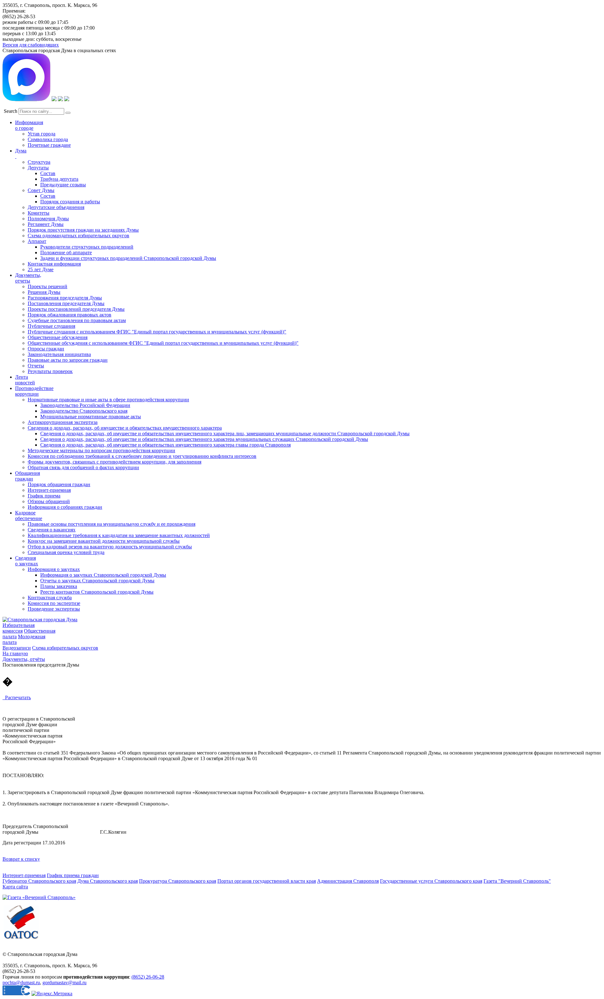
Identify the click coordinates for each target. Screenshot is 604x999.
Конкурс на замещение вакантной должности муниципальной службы (104, 541)
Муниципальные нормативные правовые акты (90, 416)
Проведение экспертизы (54, 609)
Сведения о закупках (26, 560)
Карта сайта (15, 886)
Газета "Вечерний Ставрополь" (517, 881)
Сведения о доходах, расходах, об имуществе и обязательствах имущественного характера (125, 428)
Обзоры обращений (49, 501)
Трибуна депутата (59, 179)
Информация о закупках (54, 569)
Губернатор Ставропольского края (39, 881)
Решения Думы (44, 292)
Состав (47, 173)
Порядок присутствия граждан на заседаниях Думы (83, 230)
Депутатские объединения (56, 207)
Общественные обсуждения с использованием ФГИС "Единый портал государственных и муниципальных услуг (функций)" (163, 343)
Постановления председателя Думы (66, 303)
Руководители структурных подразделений (86, 247)
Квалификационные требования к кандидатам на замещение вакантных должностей (119, 535)
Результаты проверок (50, 371)
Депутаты (38, 167)
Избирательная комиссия (19, 628)
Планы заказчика (58, 586)
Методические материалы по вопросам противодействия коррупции (101, 450)
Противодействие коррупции (34, 391)
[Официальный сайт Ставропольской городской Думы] (40, 619)
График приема (44, 495)
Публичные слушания (51, 326)
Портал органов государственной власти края (266, 881)
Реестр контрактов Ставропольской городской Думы (97, 592)
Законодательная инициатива (59, 354)
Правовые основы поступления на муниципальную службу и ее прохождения (111, 524)
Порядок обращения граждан (59, 484)
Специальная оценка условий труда (66, 552)
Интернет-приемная (49, 490)
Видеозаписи (17, 647)
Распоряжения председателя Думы (65, 297)
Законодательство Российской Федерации (85, 405)
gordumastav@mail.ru (64, 982)
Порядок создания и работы (70, 201)
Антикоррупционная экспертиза (63, 422)
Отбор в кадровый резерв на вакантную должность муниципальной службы (110, 546)
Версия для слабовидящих (31, 44)
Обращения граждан (27, 475)
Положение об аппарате (66, 252)
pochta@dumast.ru (21, 982)
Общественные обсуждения (57, 337)
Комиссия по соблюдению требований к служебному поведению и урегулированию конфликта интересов (142, 456)
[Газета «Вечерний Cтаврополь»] (39, 897)
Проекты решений (47, 286)
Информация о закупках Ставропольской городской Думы (103, 575)
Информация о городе (29, 125)
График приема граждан (73, 875)
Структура (39, 162)
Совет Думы (41, 190)
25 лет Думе (40, 269)
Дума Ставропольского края (107, 881)
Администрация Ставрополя (348, 881)
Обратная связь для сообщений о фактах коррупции (83, 467)
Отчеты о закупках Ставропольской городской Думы (97, 580)
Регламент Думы (46, 224)
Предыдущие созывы (63, 184)
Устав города (41, 133)
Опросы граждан (46, 348)
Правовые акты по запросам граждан (68, 360)
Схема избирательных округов (65, 647)
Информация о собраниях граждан (65, 507)
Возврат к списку (21, 859)
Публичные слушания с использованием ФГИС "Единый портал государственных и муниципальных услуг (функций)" (157, 331)
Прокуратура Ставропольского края (177, 881)
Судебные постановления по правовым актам (77, 320)
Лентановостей (25, 379)
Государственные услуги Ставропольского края (431, 881)
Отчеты (36, 365)
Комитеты (38, 213)
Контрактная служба (50, 597)
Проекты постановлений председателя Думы (76, 309)
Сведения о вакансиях (52, 529)
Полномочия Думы (48, 218)
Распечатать (17, 697)
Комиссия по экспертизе (54, 603)
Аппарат (37, 241)
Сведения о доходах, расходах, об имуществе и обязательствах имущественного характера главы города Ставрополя (165, 444)
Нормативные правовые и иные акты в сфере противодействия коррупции (108, 399)
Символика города (48, 139)
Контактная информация (54, 263)
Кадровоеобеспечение (28, 515)
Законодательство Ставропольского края (83, 411)
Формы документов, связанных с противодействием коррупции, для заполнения (114, 461)
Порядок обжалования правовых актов (69, 314)
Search (10, 111)
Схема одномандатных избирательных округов (78, 235)
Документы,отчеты (28, 277)
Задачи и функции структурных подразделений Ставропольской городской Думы (128, 258)
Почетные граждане (49, 145)
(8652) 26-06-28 (147, 977)
